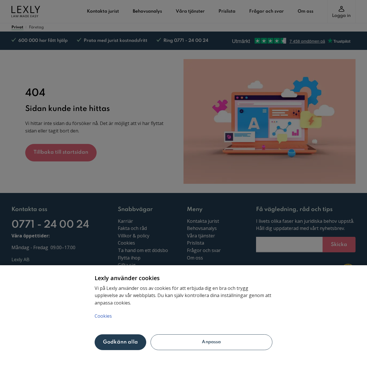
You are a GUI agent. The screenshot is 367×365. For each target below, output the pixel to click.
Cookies (103, 316)
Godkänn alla (120, 342)
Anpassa (211, 342)
